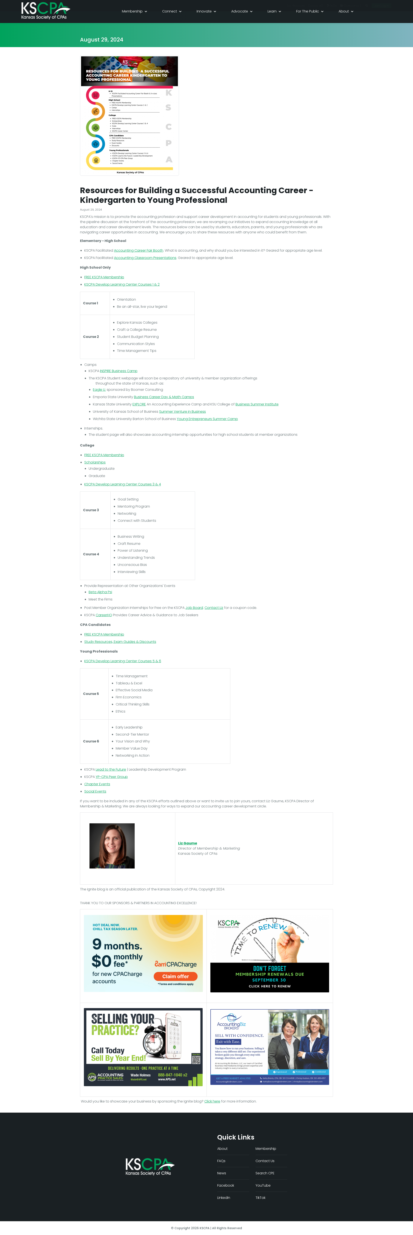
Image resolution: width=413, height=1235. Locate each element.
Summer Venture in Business (182, 411)
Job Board (194, 607)
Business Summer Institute (257, 404)
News (221, 1173)
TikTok (260, 1197)
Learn (272, 11)
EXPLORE (139, 404)
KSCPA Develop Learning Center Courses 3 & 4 (122, 484)
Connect (169, 11)
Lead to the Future (111, 769)
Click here (212, 1101)
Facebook (225, 1185)
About (344, 11)
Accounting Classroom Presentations (145, 257)
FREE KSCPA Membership (104, 277)
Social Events (95, 791)
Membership (132, 11)
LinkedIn (223, 1197)
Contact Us (265, 1160)
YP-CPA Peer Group (112, 776)
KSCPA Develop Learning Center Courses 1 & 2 (122, 284)
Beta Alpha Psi (100, 592)
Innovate (204, 11)
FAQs (221, 1160)
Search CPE (265, 1173)
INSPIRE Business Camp (118, 370)
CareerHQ (104, 615)
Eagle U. (99, 389)
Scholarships (95, 462)
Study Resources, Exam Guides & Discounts (120, 641)
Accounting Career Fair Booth (138, 250)
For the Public (307, 11)
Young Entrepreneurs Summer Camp (207, 418)
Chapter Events (97, 784)
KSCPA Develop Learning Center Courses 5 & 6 (122, 661)
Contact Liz (214, 607)
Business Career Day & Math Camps (164, 396)
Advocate (239, 11)
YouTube (263, 1185)
